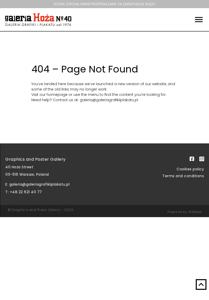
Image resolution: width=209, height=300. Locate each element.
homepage (58, 94)
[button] (184, 19)
